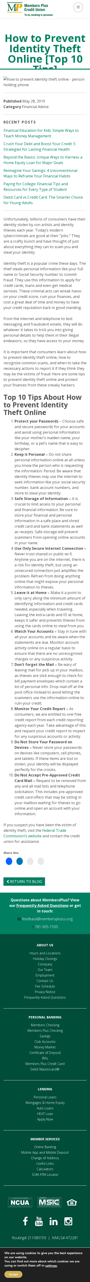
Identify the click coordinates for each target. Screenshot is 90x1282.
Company (45, 964)
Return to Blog (25, 881)
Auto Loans (45, 1108)
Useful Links (45, 1163)
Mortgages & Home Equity (45, 1102)
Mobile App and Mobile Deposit (45, 1152)
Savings (45, 1036)
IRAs (45, 1058)
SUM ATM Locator (45, 1174)
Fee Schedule (45, 986)
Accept (13, 1274)
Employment (45, 975)
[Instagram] (68, 1221)
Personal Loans (45, 1097)
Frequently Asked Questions (42, 905)
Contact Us (45, 981)
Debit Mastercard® (45, 1069)
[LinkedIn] (53, 1221)
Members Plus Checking (45, 1030)
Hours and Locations (45, 953)
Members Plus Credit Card (45, 1063)
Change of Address (45, 1158)
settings (51, 1266)
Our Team (45, 969)
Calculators (45, 1169)
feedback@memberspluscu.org (47, 918)
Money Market (45, 1047)
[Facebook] (25, 1221)
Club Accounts (45, 1041)
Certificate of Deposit (45, 1052)
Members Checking (45, 1025)
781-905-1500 (46, 926)
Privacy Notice (45, 992)
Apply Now (45, 1119)
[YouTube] (39, 1221)
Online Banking (45, 1147)
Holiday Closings (45, 958)
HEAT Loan (45, 1113)
